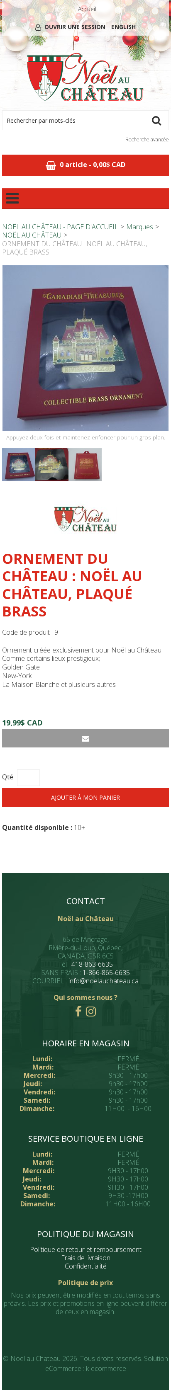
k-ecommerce (106, 1368)
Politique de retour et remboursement (86, 1249)
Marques (139, 226)
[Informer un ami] (85, 738)
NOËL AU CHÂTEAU (31, 235)
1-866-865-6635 (106, 972)
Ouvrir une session (74, 27)
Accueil (87, 9)
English (123, 27)
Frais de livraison (85, 1257)
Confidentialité (86, 1266)
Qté (7, 777)
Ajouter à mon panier (85, 797)
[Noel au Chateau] (85, 77)
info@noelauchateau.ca (103, 980)
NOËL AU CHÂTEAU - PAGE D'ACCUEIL (60, 226)
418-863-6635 (92, 964)
